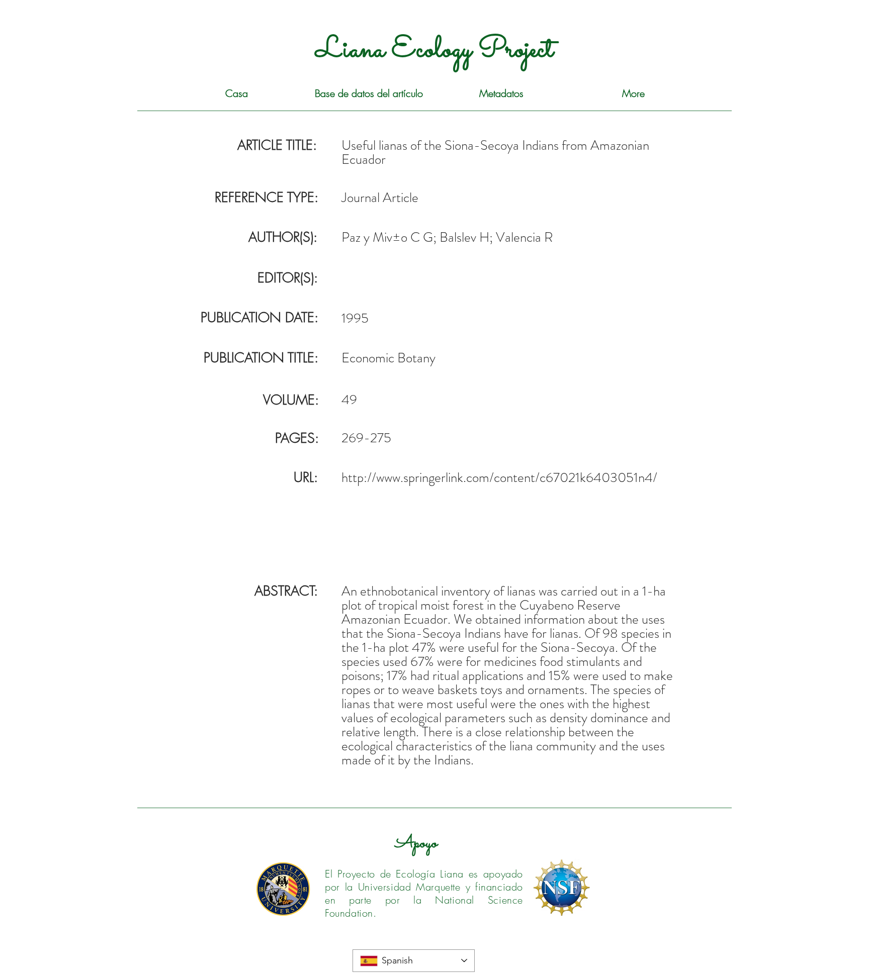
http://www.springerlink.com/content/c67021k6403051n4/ (499, 477)
